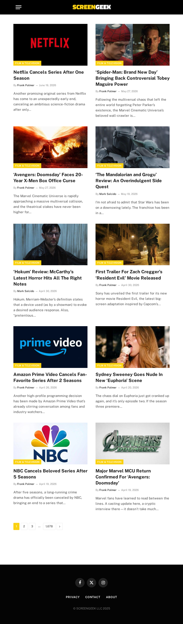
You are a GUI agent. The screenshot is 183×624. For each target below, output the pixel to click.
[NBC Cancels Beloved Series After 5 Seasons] (50, 443)
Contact (92, 597)
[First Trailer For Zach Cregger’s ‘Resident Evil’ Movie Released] (133, 244)
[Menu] (18, 7)
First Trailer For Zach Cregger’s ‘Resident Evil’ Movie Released (129, 274)
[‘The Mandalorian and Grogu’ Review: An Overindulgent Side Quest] (133, 147)
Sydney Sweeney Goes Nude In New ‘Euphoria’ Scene (129, 377)
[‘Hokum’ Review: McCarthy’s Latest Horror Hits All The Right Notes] (50, 244)
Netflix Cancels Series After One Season (48, 75)
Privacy (72, 597)
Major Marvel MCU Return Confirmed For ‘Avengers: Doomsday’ (123, 477)
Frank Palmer (25, 85)
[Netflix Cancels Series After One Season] (50, 45)
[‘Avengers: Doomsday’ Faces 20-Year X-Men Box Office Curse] (50, 147)
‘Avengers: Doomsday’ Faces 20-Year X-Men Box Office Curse (48, 177)
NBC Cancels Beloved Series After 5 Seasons (50, 474)
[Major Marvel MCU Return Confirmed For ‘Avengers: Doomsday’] (133, 443)
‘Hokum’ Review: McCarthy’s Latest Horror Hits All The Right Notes (47, 277)
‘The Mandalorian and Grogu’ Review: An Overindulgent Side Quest (129, 180)
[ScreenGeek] (91, 7)
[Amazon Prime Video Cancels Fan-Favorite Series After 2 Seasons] (50, 347)
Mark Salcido (107, 194)
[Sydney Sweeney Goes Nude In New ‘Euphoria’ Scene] (133, 347)
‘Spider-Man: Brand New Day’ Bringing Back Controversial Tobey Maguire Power (133, 78)
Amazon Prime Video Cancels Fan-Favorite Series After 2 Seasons (50, 377)
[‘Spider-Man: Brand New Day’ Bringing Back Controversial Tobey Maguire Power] (133, 45)
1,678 (49, 526)
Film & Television (27, 63)
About (111, 597)
